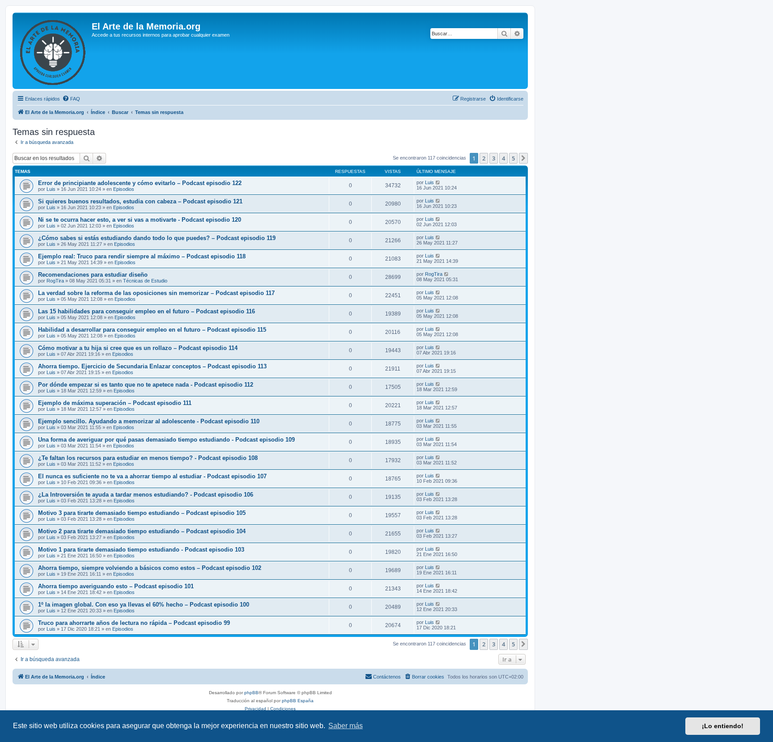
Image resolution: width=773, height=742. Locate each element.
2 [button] (483, 158)
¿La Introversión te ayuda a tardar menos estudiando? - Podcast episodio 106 (145, 494)
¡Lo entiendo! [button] (722, 725)
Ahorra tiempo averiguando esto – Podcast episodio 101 (116, 586)
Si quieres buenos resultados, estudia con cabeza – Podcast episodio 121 (140, 201)
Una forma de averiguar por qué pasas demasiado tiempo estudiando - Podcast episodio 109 (166, 439)
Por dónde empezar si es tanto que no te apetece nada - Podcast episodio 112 (145, 384)
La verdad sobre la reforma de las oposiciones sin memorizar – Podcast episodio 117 (156, 293)
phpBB (251, 692)
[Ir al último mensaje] (438, 182)
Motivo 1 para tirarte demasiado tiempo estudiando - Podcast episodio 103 (141, 549)
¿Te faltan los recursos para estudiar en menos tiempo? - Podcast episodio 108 (148, 458)
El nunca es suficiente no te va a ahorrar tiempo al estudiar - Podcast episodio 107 (152, 476)
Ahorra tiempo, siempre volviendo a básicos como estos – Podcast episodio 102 (149, 568)
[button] (523, 158)
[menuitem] (71, 98)
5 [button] (513, 158)
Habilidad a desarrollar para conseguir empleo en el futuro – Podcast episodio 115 (152, 329)
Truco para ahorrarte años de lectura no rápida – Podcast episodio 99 (134, 623)
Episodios (123, 189)
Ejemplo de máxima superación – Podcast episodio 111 (114, 403)
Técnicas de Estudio (145, 280)
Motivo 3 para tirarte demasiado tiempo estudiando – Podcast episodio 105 (142, 513)
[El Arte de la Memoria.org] (53, 51)
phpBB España (298, 700)
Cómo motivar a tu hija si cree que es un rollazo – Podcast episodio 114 (138, 348)
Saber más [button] (345, 725)
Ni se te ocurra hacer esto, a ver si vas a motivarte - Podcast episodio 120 (139, 219)
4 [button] (503, 158)
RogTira (55, 280)
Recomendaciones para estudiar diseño (93, 274)
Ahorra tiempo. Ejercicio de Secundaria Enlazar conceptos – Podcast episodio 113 (152, 366)
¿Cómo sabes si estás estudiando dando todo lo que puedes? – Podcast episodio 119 (157, 238)
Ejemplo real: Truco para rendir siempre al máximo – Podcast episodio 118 (142, 256)
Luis (51, 189)
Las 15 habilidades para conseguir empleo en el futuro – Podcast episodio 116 (146, 311)
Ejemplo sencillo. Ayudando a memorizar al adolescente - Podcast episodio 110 (148, 421)
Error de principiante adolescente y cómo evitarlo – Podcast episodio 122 (140, 183)
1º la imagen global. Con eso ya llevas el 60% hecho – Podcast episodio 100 (143, 604)
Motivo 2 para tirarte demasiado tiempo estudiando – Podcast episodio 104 (142, 531)
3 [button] (493, 158)
